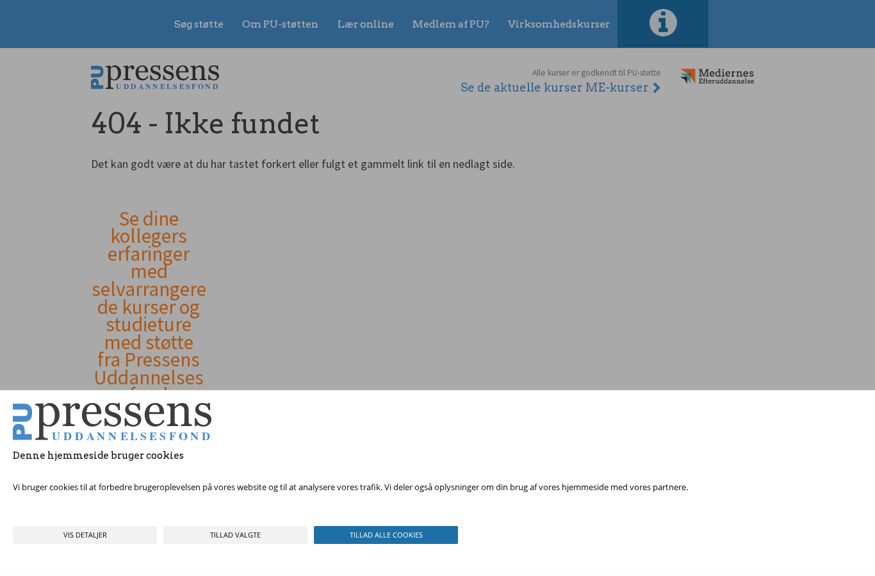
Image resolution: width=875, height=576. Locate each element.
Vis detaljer (85, 534)
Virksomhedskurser (559, 24)
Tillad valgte (235, 534)
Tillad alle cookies (386, 534)
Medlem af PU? (451, 24)
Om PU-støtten (280, 24)
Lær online (366, 24)
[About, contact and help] (662, 23)
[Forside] (155, 77)
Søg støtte (199, 24)
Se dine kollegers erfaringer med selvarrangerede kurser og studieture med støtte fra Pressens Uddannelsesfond (149, 307)
